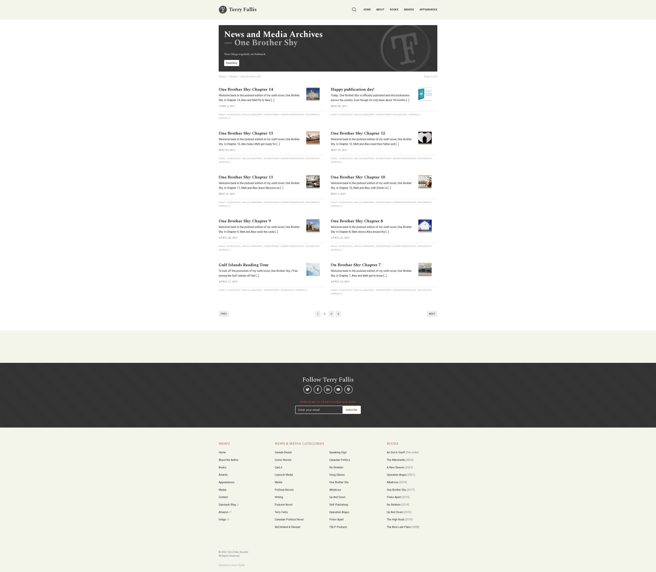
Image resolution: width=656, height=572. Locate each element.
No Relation (336, 467)
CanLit (278, 467)
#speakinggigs (287, 290)
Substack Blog (227, 504)
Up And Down (399, 512)
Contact (223, 497)
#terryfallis (224, 118)
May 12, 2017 (227, 194)
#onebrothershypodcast (292, 115)
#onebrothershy (271, 115)
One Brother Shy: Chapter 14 (246, 89)
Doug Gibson (337, 474)
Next (432, 313)
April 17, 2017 (228, 282)
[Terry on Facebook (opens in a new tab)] (318, 389)
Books (394, 9)
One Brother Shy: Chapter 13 (246, 133)
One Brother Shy (339, 482)
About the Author (228, 460)
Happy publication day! (352, 89)
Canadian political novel (289, 519)
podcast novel (283, 504)
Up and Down (337, 497)
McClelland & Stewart (287, 527)
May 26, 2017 (227, 150)
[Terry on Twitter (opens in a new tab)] (307, 389)
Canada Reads (283, 452)
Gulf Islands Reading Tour (244, 265)
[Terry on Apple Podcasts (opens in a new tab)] (348, 389)
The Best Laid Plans (403, 527)
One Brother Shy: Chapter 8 (357, 221)
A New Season (400, 467)
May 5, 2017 (338, 194)
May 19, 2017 (339, 150)
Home (367, 9)
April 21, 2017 (340, 238)
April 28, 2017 (228, 238)
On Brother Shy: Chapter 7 (356, 265)
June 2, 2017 (227, 106)
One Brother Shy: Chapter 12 (358, 133)
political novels (284, 489)
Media (233, 76)
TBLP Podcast (338, 527)
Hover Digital (237, 565)
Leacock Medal (284, 474)
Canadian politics (339, 460)
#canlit (222, 115)
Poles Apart (336, 519)
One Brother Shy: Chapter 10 (358, 177)
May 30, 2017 (339, 106)
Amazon (223, 512)
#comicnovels (234, 115)
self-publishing (338, 504)
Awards (409, 9)
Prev (224, 313)
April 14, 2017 (340, 282)
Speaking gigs (338, 452)
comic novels (283, 460)
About (380, 9)
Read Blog (231, 63)
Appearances (428, 9)
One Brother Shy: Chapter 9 (245, 221)
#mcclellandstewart (252, 115)
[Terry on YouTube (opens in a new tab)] (338, 389)
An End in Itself (403, 452)
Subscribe (351, 409)
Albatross (335, 489)
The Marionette (400, 460)
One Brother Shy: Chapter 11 (246, 177)
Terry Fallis (281, 512)
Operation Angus (339, 512)
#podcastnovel (312, 115)
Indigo (222, 519)
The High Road (400, 519)
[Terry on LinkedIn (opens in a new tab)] (328, 389)
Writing (279, 497)
